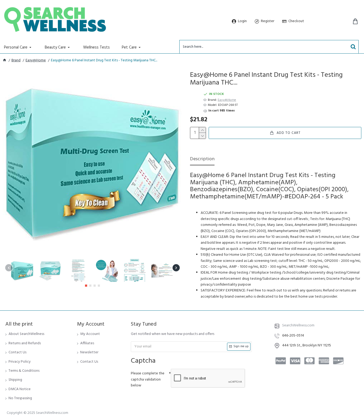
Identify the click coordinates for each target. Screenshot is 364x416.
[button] (8, 268)
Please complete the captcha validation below (147, 379)
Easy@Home (36, 60)
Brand (16, 60)
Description (202, 159)
